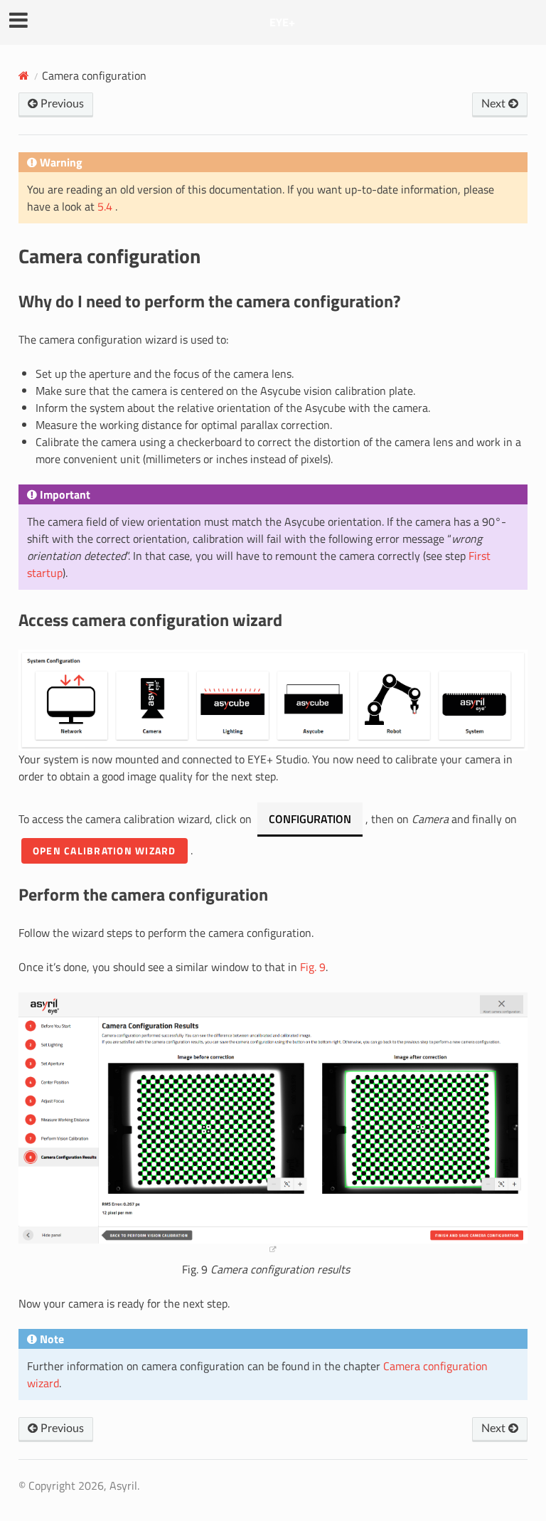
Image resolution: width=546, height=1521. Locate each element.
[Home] (23, 75)
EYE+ (282, 22)
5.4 (106, 206)
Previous (61, 104)
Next (494, 104)
